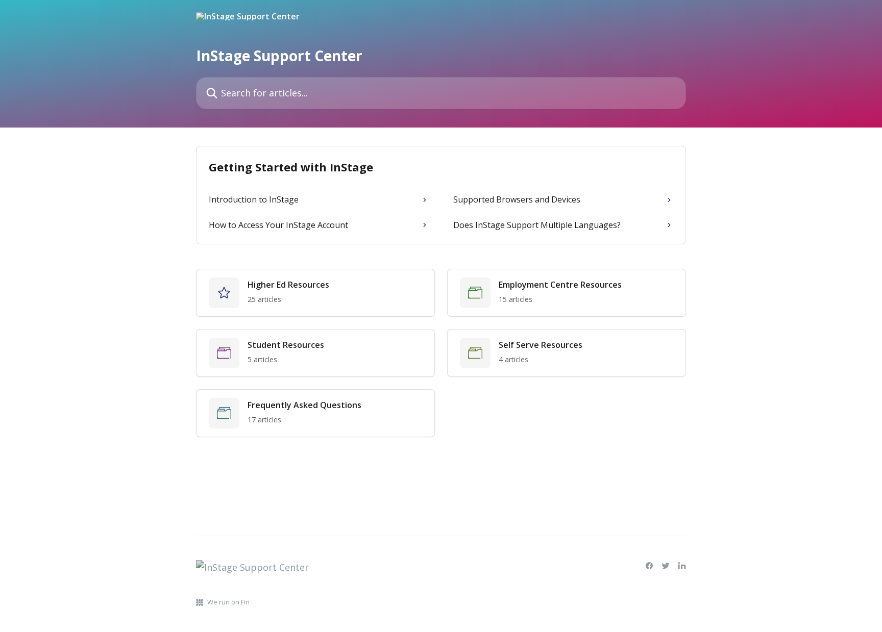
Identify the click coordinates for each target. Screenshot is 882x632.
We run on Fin (228, 601)
